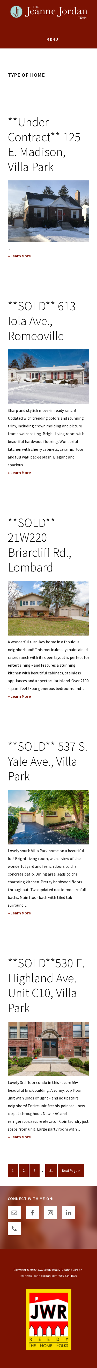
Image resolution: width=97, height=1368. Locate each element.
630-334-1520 (68, 1276)
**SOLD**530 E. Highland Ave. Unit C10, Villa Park (46, 985)
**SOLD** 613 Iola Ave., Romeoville (42, 320)
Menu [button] (53, 39)
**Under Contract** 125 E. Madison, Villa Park (44, 144)
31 (53, 1170)
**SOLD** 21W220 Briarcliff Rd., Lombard (39, 545)
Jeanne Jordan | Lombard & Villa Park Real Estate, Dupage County (48, 15)
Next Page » (71, 1172)
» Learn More (29, 256)
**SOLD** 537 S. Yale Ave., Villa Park (47, 761)
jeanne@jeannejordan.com (38, 1276)
